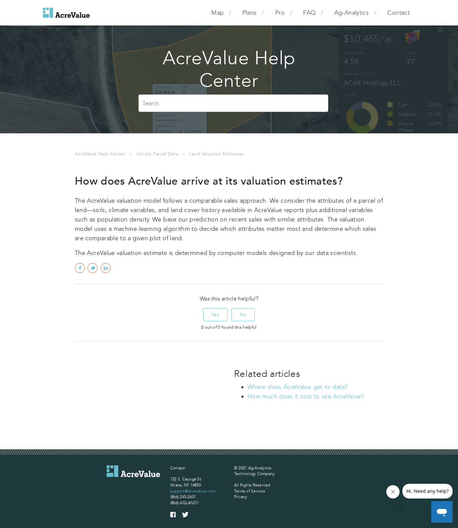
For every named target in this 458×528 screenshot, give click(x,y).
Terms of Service (249, 491)
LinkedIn (106, 268)
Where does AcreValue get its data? (297, 387)
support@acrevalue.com (192, 491)
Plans (249, 12)
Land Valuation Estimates (216, 154)
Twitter (93, 268)
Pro (280, 12)
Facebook (80, 268)
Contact (398, 12)
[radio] (215, 314)
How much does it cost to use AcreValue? (305, 396)
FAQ (309, 12)
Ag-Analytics (351, 12)
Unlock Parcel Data (157, 154)
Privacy (240, 496)
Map (217, 12)
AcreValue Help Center (100, 154)
